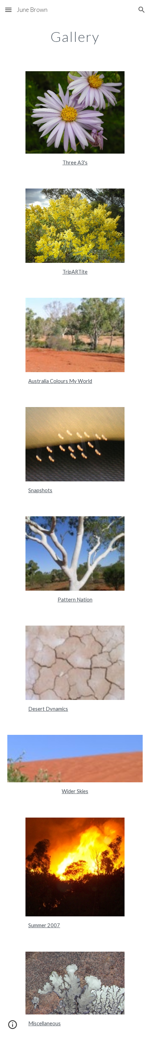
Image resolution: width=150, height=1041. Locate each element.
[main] (75, 36)
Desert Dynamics (48, 709)
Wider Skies (75, 791)
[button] (8, 9)
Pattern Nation (75, 600)
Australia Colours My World (60, 381)
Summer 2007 (44, 925)
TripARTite (75, 272)
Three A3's (75, 162)
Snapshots (40, 490)
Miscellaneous (44, 1023)
